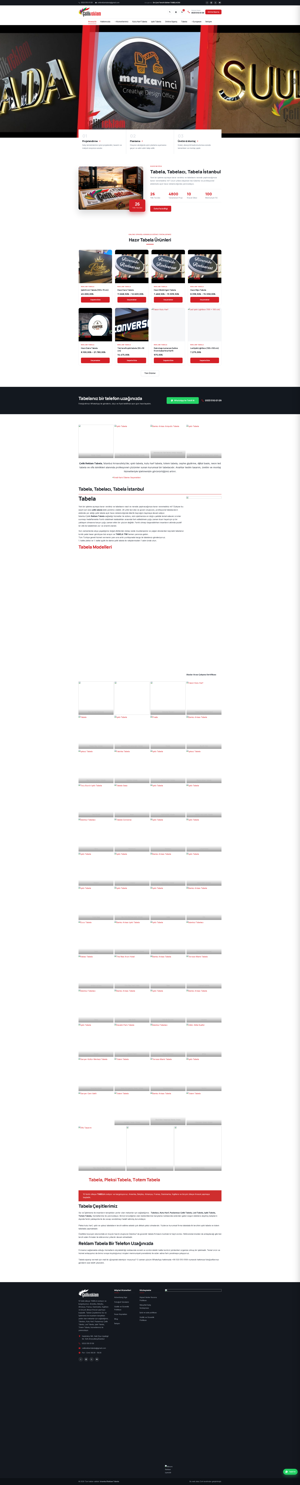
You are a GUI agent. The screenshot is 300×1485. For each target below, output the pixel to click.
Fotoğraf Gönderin (121, 1302)
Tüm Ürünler (150, 373)
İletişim (117, 1323)
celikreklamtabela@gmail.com (108, 3)
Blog (116, 1319)
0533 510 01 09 (87, 3)
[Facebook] (207, 2)
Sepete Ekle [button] (95, 299)
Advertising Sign (120, 1297)
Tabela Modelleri (95, 547)
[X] (215, 2)
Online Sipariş (213, 12)
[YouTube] (219, 2)
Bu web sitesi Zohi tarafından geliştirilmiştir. (205, 1481)
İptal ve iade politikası (148, 1312)
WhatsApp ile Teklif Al (184, 400)
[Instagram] (211, 2)
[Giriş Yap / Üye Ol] (175, 11)
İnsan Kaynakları (120, 1314)
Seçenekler (132, 299)
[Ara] (169, 11)
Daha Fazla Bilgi (161, 208)
